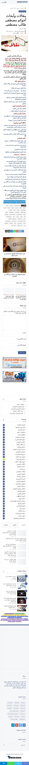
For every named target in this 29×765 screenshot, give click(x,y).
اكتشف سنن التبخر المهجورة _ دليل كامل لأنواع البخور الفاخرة (9, 532)
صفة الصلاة (21, 511)
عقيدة (24, 223)
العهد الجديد (17, 212)
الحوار (5, 207)
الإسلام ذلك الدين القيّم (19, 108)
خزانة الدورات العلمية (12, 218)
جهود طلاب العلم (14, 8)
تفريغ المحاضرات (20, 454)
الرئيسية (22, 8)
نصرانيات (22, 469)
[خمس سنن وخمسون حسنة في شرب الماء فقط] (21, 586)
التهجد (12, 207)
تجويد (21, 216)
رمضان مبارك (7, 221)
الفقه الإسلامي (21, 506)
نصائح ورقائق (21, 447)
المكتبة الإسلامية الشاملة (17, 409)
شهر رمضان (21, 516)
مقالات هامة (13, 225)
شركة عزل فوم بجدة (20, 616)
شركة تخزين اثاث (23, 615)
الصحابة (16, 708)
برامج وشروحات (20, 459)
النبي (25, 216)
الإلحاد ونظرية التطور (19, 489)
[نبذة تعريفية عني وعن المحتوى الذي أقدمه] (21, 593)
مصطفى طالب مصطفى (19, 31)
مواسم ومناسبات (20, 513)
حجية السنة (20, 218)
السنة (23, 708)
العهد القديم (11, 212)
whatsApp (9, 198)
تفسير (24, 218)
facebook (23, 198)
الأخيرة (23, 525)
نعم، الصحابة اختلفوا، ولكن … (17, 111)
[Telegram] (13, 725)
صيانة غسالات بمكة (25, 620)
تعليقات (6, 525)
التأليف (20, 207)
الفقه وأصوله (21, 503)
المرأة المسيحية (20, 479)
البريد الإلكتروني (21, 339)
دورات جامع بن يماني (22, 221)
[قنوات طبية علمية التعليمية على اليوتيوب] (8, 291)
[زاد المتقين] (22, 2)
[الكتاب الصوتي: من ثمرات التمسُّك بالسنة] (21, 562)
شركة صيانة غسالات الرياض (16, 620)
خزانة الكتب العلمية (18, 411)
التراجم (16, 207)
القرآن (24, 214)
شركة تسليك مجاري (11, 617)
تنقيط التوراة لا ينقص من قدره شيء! (15, 174)
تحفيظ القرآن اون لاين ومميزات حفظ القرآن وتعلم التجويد (21, 298)
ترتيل (14, 216)
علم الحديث (19, 223)
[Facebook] (24, 725)
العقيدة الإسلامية (20, 484)
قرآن (15, 223)
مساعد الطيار (19, 225)
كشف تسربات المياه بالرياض (8, 615)
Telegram (16, 198)
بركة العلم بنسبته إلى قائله (18, 88)
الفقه (7, 212)
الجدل (9, 207)
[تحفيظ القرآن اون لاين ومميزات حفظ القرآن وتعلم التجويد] (20, 291)
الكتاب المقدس (12, 214)
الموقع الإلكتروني (21, 345)
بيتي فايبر (26, 616)
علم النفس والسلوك (19, 518)
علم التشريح (21, 430)
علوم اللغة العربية (20, 439)
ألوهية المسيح (21, 474)
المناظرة (6, 214)
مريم (25, 225)
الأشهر (14, 525)
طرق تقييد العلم (20, 457)
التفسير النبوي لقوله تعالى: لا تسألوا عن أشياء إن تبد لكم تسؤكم (10, 600)
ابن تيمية (11, 205)
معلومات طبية (20, 404)
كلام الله (11, 223)
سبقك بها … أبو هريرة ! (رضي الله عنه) (15, 90)
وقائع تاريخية (21, 434)
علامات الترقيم (21, 442)
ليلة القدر (6, 223)
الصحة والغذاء (21, 425)
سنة (23, 716)
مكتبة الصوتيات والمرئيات (16, 413)
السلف (9, 705)
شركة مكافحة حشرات (12, 621)
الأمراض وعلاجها (20, 427)
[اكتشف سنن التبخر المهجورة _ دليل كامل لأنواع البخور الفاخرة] (21, 533)
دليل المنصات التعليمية (18, 406)
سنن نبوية (22, 508)
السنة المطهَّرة (21, 496)
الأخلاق (24, 207)
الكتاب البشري (19, 214)
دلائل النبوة (22, 498)
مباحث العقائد (21, 466)
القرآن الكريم (21, 493)
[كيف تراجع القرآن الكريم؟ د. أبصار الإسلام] (21, 608)
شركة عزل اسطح (16, 615)
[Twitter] (20, 725)
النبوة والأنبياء (21, 491)
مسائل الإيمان (21, 486)
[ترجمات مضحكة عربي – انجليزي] (21, 579)
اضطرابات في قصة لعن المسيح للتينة (15, 179)
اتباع (7, 205)
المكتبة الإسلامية (20, 452)
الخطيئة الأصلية (20, 481)
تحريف (17, 216)
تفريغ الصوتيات (8, 216)
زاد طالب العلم (20, 444)
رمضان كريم (14, 221)
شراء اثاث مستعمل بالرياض (20, 613)
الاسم (24, 332)
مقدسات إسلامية (20, 437)
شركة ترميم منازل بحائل (12, 616)
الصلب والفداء (21, 476)
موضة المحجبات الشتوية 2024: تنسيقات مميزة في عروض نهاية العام (10, 553)
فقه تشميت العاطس (20, 149)
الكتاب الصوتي (21, 464)
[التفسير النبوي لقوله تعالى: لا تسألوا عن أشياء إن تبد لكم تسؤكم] (21, 601)
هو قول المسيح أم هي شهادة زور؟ (16, 177)
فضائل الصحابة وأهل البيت (17, 501)
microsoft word (17, 205)
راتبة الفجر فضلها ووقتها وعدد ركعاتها (15, 152)
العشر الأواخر (23, 212)
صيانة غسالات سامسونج (7, 620)
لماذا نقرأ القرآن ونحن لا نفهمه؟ (17, 120)
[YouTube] (16, 725)
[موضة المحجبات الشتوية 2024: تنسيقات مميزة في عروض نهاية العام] (21, 554)
